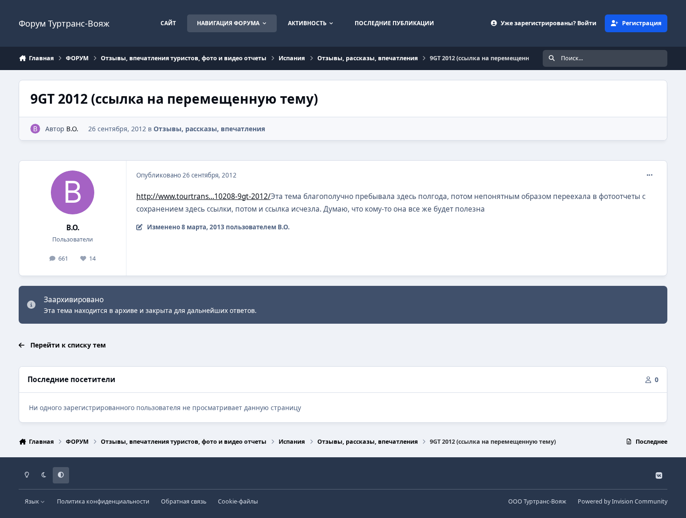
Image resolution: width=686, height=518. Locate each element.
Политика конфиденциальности (103, 501)
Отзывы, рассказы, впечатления (209, 128)
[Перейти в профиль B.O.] (35, 129)
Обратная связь (183, 501)
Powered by (622, 501)
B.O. (72, 128)
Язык (33, 501)
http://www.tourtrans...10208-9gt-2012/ (203, 196)
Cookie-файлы (238, 501)
